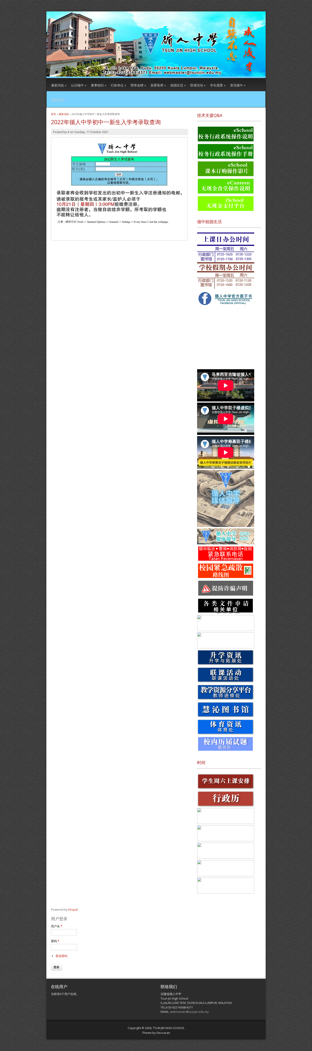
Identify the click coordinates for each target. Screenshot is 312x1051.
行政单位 (118, 85)
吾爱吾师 (158, 85)
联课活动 (198, 85)
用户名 (56, 926)
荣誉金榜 (138, 85)
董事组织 (98, 85)
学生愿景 (217, 85)
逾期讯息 (58, 99)
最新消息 (58, 85)
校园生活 (178, 85)
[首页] (156, 75)
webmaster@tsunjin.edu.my (189, 1012)
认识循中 (78, 85)
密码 (55, 941)
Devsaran (163, 1033)
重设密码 (61, 956)
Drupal (73, 909)
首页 (53, 114)
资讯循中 (237, 85)
